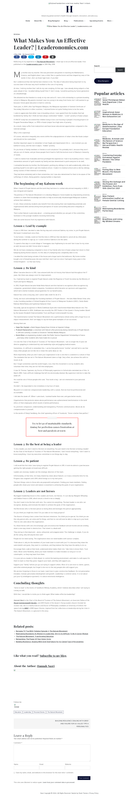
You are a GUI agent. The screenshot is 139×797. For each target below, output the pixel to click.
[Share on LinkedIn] (38, 56)
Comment (18, 743)
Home (28, 21)
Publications (78, 21)
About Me (38, 21)
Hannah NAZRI (29, 54)
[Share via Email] (53, 56)
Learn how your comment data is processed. (59, 782)
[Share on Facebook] (17, 56)
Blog (66, 21)
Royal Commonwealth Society (25, 603)
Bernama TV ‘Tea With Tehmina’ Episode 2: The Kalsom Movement (42, 631)
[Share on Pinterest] (45, 56)
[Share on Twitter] (31, 56)
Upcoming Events (96, 21)
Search (97, 66)
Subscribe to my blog (53, 655)
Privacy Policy (94, 793)
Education (18, 712)
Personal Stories (39, 712)
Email (41, 764)
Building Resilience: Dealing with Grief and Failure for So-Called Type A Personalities (72, 723)
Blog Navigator (54, 21)
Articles (17, 34)
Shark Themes (84, 793)
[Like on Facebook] (24, 56)
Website (68, 764)
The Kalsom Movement (46, 62)
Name (16, 764)
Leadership (27, 712)
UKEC (26, 608)
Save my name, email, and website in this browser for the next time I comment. (45, 773)
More (109, 21)
